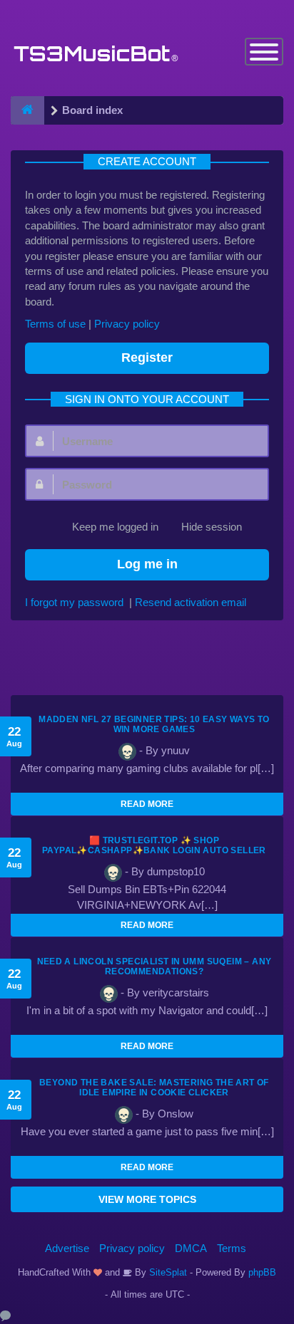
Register (147, 357)
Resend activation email (190, 602)
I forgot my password (74, 602)
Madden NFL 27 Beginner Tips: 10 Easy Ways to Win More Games (154, 724)
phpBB (262, 1272)
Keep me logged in (115, 527)
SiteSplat (166, 1272)
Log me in (147, 564)
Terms (231, 1248)
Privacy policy (127, 324)
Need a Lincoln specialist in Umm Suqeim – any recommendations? (154, 966)
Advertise (67, 1248)
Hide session (211, 527)
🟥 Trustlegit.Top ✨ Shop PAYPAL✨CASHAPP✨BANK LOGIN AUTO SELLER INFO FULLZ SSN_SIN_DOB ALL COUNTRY (154, 850)
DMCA (191, 1248)
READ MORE (147, 804)
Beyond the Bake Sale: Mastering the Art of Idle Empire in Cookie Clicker (154, 1088)
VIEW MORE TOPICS (147, 1199)
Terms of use (55, 324)
